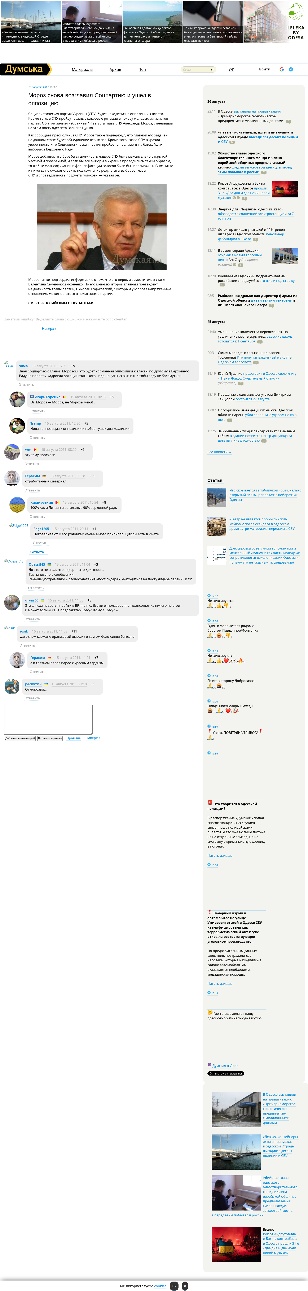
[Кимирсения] (17, 511)
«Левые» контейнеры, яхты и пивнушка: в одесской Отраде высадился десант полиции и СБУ (27, 36)
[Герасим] (12, 485)
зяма (23, 366)
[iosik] (9, 628)
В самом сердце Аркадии (238, 250)
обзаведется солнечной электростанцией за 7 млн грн (256, 216)
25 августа (216, 321)
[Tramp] (17, 432)
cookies (160, 1286)
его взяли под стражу (277, 280)
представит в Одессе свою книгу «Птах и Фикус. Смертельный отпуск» (257, 375)
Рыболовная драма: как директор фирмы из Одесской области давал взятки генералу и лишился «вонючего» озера (148, 34)
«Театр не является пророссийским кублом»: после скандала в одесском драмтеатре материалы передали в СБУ (262, 524)
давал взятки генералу (271, 300)
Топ (142, 69)
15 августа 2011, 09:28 (67, 476)
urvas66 (31, 600)
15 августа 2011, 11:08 (49, 631)
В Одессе (225, 111)
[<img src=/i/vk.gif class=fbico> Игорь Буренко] (17, 406)
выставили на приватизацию (257, 111)
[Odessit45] (13, 561)
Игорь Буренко (47, 397)
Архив (115, 69)
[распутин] (12, 693)
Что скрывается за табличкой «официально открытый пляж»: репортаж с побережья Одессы (265, 495)
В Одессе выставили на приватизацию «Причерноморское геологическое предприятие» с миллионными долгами (279, 1108)
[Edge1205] (18, 525)
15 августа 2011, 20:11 (70, 528)
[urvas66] (12, 609)
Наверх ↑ (49, 328)
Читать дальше (220, 855)
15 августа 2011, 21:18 (69, 684)
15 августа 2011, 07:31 (49, 366)
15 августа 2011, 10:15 (88, 397)
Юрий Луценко (230, 373)
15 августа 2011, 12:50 (62, 423)
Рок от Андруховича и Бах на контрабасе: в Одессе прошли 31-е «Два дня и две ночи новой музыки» (281, 1243)
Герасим (32, 476)
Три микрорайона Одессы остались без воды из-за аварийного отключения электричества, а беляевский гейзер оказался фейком (213, 34)
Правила (73, 738)
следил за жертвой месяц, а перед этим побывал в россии (255, 169)
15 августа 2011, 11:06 (65, 600)
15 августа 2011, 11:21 (72, 657)
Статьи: (215, 480)
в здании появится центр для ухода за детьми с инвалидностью (255, 438)
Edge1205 (41, 528)
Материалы (82, 69)
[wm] (12, 458)
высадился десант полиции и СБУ (258, 139)
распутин (33, 684)
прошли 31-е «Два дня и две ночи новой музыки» (244, 193)
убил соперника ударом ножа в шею (257, 417)
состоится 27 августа (253, 399)
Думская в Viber (225, 1065)
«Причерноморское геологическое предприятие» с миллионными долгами (251, 118)
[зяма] (9, 366)
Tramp (35, 423)
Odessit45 (37, 564)
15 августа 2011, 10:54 (80, 502)
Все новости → (219, 452)
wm (28, 449)
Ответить (26, 384)
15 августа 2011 (38, 87)
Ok (174, 1286)
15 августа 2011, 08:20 (58, 449)
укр (231, 69)
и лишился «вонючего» (256, 302)
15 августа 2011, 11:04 (72, 564)
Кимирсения (41, 502)
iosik (24, 631)
